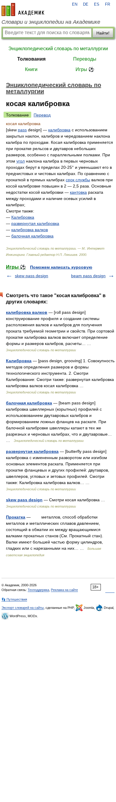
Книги (31, 69)
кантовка (78, 192)
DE (85, 4)
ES (96, 4)
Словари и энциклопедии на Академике (50, 22)
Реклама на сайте (64, 590)
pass (22, 129)
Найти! (102, 33)
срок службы (78, 179)
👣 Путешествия (14, 599)
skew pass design (31, 275)
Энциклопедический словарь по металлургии (58, 48)
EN (74, 4)
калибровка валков (29, 229)
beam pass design (88, 275)
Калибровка (22, 217)
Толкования (31, 59)
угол (20, 161)
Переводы (84, 59)
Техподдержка (38, 590)
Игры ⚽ (85, 69)
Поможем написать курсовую (61, 267)
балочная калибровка (32, 236)
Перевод (42, 115)
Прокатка (15, 517)
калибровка (59, 129)
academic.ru (22, 9)
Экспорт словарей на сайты (22, 607)
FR (107, 4)
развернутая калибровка (35, 223)
